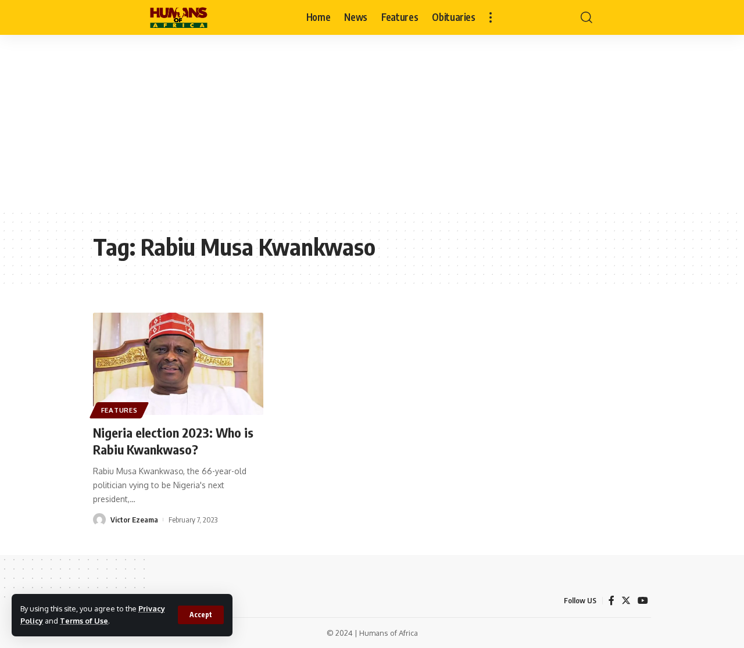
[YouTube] (643, 600)
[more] (490, 17)
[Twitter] (626, 600)
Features (119, 410)
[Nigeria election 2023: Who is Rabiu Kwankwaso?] (178, 364)
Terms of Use (84, 620)
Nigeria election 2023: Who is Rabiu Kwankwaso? (173, 440)
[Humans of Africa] (179, 17)
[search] (586, 17)
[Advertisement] (372, 122)
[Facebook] (611, 600)
